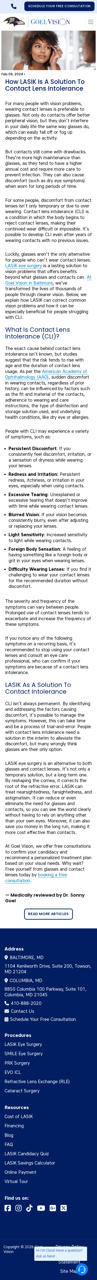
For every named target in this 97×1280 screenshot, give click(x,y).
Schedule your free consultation (59, 6)
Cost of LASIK (19, 1116)
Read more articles (48, 913)
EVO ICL (13, 1072)
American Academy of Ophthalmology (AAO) (46, 374)
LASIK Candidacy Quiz (27, 1153)
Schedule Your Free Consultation (43, 1019)
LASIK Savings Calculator (30, 1163)
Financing (14, 1125)
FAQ (9, 1144)
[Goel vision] (35, 22)
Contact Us (22, 1011)
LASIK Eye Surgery (23, 1044)
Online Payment (20, 1172)
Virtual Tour (16, 1181)
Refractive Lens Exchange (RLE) (37, 1081)
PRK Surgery (17, 1063)
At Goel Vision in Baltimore (48, 279)
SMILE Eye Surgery (24, 1053)
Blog (9, 1135)
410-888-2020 (17, 4)
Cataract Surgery (22, 1091)
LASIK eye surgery (23, 265)
